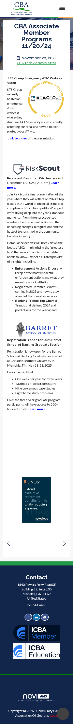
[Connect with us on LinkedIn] (36, 617)
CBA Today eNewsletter (36, 63)
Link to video (17, 138)
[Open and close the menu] (54, 8)
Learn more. (37, 409)
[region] (64, 543)
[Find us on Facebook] (28, 617)
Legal (54, 715)
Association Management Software (36, 700)
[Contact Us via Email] (45, 617)
